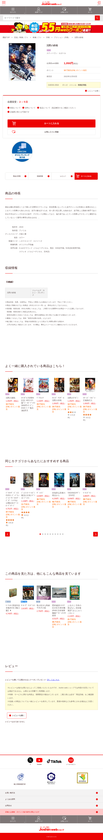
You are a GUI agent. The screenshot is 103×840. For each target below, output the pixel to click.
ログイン (99, 5)
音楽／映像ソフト (21, 37)
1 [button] (40, 534)
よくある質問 (10, 799)
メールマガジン (71, 764)
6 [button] (52, 534)
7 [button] (55, 534)
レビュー (63, 176)
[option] (13, 396)
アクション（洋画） (62, 37)
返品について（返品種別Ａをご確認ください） (58, 108)
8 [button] (57, 534)
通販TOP (6, 37)
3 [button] (45, 534)
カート (90, 12)
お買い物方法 (10, 793)
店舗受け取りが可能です (19, 112)
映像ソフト (37, 37)
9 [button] (60, 534)
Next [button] (95, 534)
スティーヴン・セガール (56, 53)
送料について (30, 108)
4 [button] (47, 534)
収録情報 (40, 176)
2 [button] (42, 534)
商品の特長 (17, 176)
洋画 (48, 37)
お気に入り (64, 12)
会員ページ (38, 12)
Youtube (39, 764)
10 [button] (62, 534)
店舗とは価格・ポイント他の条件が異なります (22, 812)
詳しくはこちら (53, 680)
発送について (15, 108)
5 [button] (50, 534)
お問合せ (8, 806)
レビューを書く (94, 91)
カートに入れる (51, 123)
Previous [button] (7, 534)
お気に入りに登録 (51, 132)
